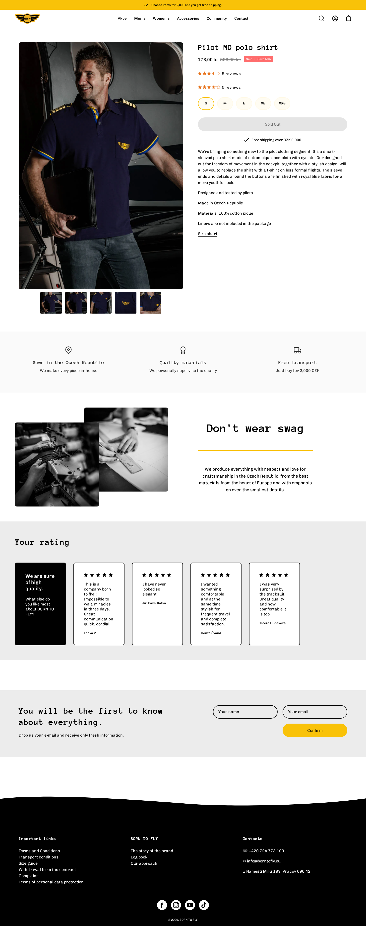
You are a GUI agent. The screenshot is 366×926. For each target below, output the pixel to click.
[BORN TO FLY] (27, 18)
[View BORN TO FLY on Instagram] (176, 905)
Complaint (28, 875)
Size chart (207, 233)
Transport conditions (39, 857)
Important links (37, 838)
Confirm (315, 730)
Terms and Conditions (39, 850)
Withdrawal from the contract (47, 869)
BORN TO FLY (144, 838)
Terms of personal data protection (51, 882)
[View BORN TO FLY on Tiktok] (204, 905)
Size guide (28, 863)
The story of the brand (152, 850)
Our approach (144, 863)
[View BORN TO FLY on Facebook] (162, 905)
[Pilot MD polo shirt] (51, 303)
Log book (139, 857)
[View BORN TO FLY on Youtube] (190, 905)
